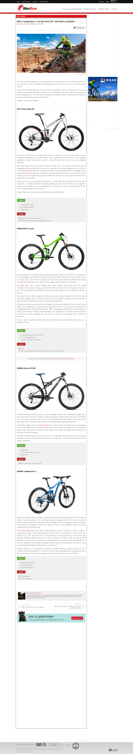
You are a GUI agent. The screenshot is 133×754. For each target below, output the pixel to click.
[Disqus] (51, 649)
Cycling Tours (103, 9)
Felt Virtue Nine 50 (31, 171)
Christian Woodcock (35, 593)
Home (18, 1)
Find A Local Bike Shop (72, 9)
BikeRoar (27, 8)
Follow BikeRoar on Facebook (110, 750)
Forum (114, 9)
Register (101, 1)
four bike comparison (66, 359)
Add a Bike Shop (44, 1)
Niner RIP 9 (25, 285)
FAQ (36, 749)
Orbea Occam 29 (45, 425)
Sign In (108, 1)
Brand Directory (26, 1)
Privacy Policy (41, 749)
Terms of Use (49, 749)
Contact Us (18, 749)
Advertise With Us (58, 749)
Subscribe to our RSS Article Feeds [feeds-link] (116, 750)
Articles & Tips (90, 9)
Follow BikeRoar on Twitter (113, 750)
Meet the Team (30, 749)
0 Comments (80, 28)
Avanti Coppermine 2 (28, 531)
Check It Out (77, 618)
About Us (35, 1)
